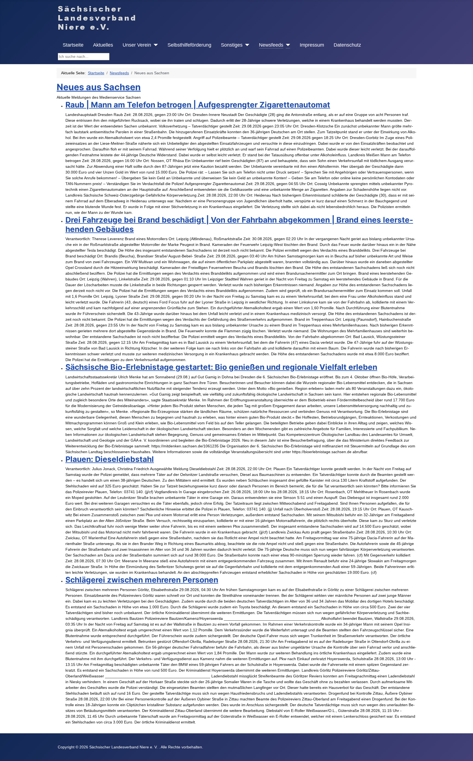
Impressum (312, 45)
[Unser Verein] (154, 45)
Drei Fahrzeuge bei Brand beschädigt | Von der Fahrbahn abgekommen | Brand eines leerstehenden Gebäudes (239, 224)
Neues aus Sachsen (99, 87)
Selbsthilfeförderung (189, 45)
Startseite (73, 45)
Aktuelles (103, 45)
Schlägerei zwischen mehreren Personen (141, 579)
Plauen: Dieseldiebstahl (109, 459)
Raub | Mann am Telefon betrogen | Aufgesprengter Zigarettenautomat (197, 104)
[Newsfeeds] (286, 45)
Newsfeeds (271, 45)
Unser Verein (137, 45)
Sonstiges (232, 45)
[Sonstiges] (246, 45)
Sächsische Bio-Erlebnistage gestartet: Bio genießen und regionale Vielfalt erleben (221, 367)
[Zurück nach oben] (464, 751)
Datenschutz (347, 45)
